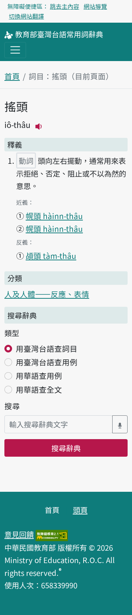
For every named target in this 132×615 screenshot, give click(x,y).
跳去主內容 (64, 6)
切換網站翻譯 (26, 16)
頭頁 (80, 509)
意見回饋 (19, 534)
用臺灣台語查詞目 (46, 348)
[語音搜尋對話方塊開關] (120, 424)
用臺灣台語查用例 (46, 361)
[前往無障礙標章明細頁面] (52, 534)
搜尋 (12, 405)
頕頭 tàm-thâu (51, 255)
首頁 (12, 76)
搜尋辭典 (66, 447)
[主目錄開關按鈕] (15, 50)
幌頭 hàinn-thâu (54, 215)
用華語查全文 (39, 389)
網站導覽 (95, 6)
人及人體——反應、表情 (46, 293)
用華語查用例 (39, 375)
